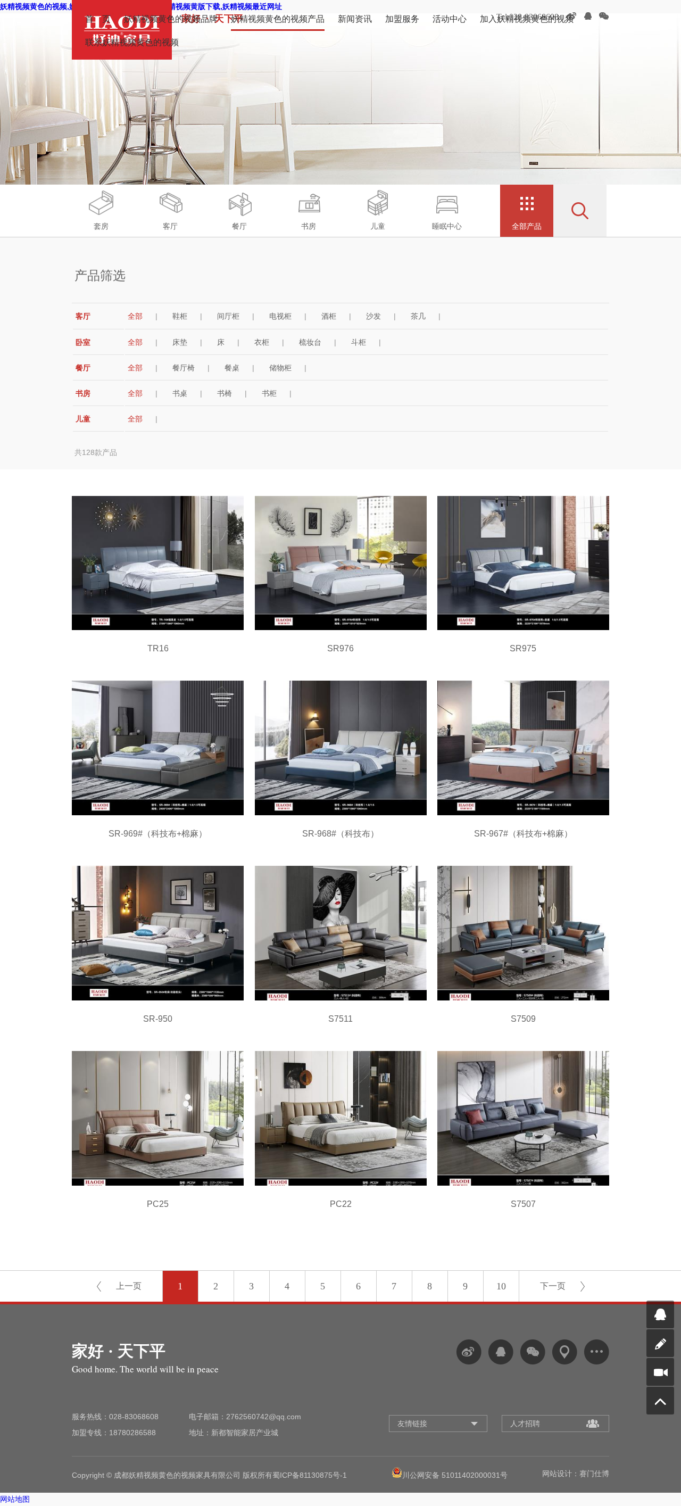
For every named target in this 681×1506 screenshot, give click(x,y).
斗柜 (358, 342)
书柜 (269, 393)
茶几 (418, 316)
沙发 (373, 316)
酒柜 (328, 316)
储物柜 (280, 367)
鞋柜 (179, 316)
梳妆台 (310, 342)
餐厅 (239, 226)
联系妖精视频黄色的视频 (132, 42)
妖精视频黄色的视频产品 (278, 18)
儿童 (377, 226)
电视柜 (280, 316)
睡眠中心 (447, 226)
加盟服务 (402, 18)
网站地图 (15, 1499)
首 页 (98, 18)
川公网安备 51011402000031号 (455, 1475)
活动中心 (450, 18)
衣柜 (261, 342)
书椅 (224, 393)
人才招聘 (525, 1423)
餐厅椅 (183, 367)
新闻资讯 (355, 18)
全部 (135, 316)
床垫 (179, 342)
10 (501, 1286)
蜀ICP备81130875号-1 (309, 1475)
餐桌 (232, 367)
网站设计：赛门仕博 (575, 1473)
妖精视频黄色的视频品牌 (171, 18)
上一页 (129, 1285)
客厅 (170, 226)
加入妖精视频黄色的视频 (527, 18)
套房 (101, 226)
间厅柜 (228, 316)
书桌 (179, 393)
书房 (308, 226)
